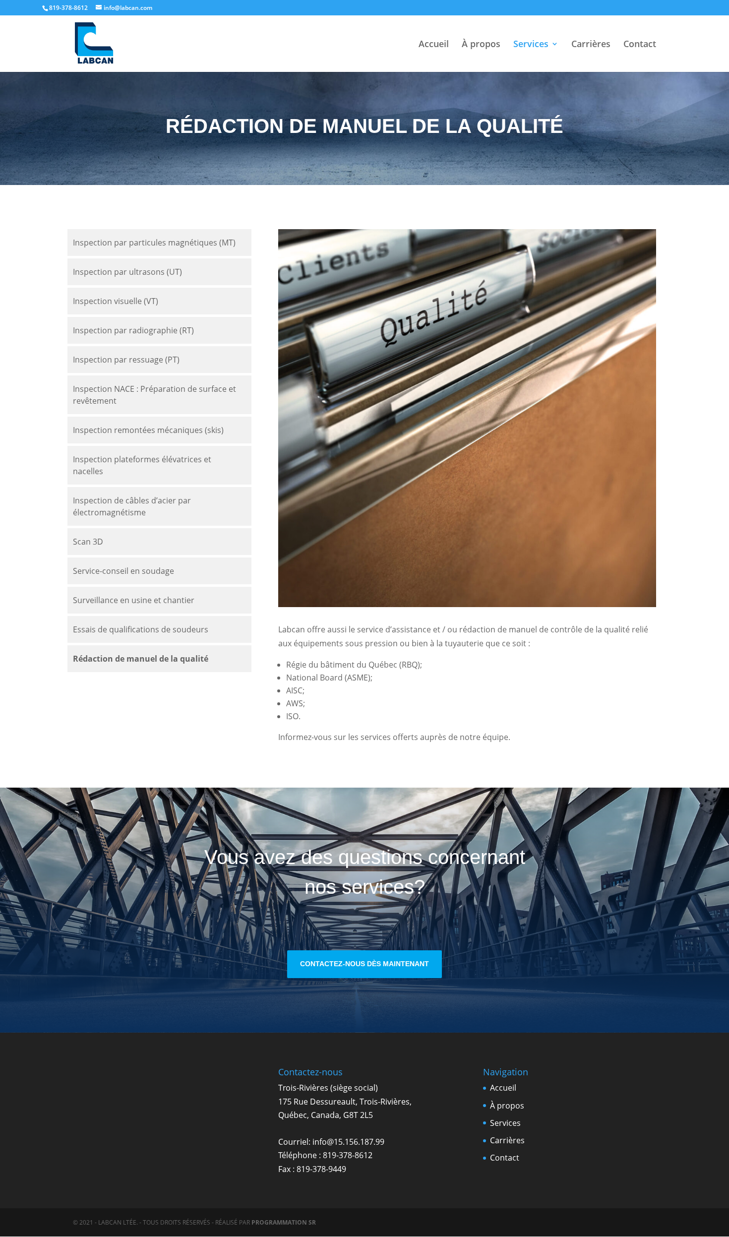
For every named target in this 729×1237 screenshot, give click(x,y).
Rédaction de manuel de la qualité (140, 658)
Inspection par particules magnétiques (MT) (154, 242)
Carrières (590, 45)
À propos (481, 45)
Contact (639, 45)
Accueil (434, 45)
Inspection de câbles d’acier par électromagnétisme (132, 506)
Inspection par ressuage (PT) (126, 359)
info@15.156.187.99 (348, 1141)
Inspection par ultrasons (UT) (127, 271)
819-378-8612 (347, 1155)
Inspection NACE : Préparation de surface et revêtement (154, 394)
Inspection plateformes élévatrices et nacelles (142, 465)
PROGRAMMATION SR (283, 1222)
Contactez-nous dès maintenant (364, 964)
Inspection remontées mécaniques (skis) (148, 430)
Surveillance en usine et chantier (133, 600)
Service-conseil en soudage (123, 570)
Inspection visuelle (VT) (115, 301)
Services (530, 45)
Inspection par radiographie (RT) (133, 330)
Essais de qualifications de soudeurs (140, 629)
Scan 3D (88, 541)
